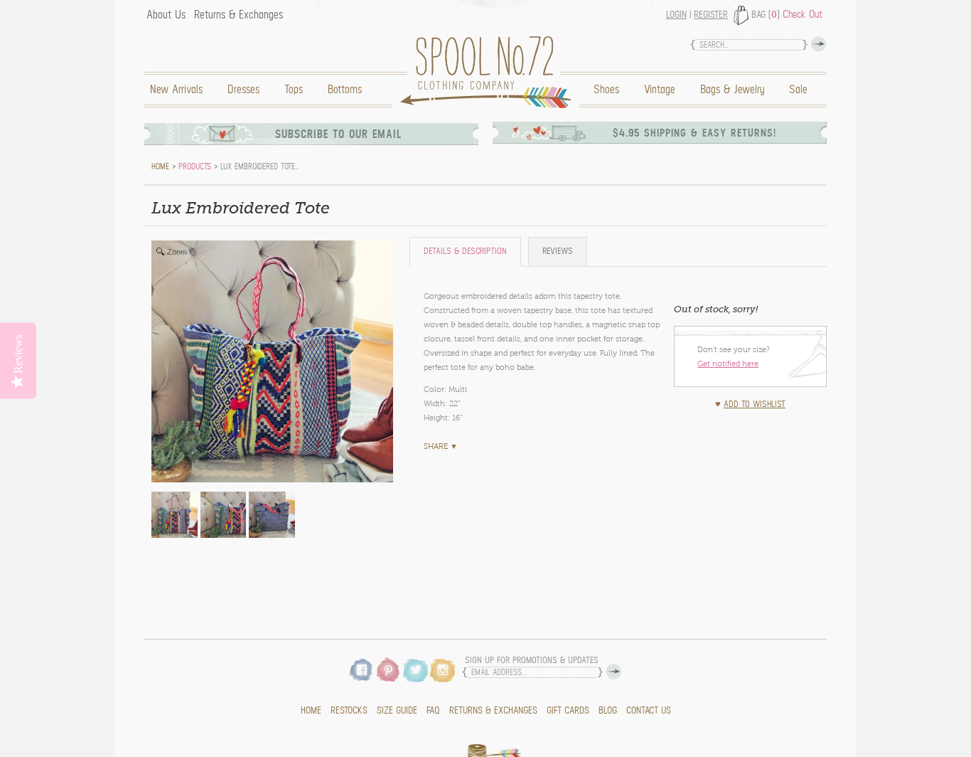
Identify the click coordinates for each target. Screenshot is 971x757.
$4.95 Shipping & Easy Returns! (694, 133)
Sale (798, 89)
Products (194, 166)
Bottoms (345, 89)
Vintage (659, 89)
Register (711, 15)
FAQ (433, 711)
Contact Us (648, 711)
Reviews (557, 251)
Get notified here (727, 363)
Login (676, 15)
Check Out (802, 14)
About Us (166, 15)
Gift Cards (568, 711)
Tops (293, 89)
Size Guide (397, 711)
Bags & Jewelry (732, 89)
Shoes (606, 89)
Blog (608, 711)
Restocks (349, 711)
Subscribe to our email (338, 134)
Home (489, 72)
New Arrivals (176, 89)
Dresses (243, 89)
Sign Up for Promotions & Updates (532, 660)
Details (465, 251)
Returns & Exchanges (238, 15)
